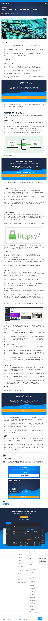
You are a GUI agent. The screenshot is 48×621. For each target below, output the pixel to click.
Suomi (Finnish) (32, 597)
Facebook (2, 555)
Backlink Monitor (20, 561)
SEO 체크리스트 (20, 563)
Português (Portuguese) (32, 583)
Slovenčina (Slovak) (33, 606)
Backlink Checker (20, 560)
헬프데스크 (32, 565)
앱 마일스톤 (32, 564)
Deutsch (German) (33, 571)
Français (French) (33, 574)
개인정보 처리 (20, 619)
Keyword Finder (20, 555)
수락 (40, 618)
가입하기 (31, 561)
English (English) (32, 569)
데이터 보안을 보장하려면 (21, 115)
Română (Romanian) (33, 605)
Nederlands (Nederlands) (32, 579)
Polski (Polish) (32, 581)
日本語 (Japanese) (33, 577)
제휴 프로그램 (19, 573)
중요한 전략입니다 (37, 357)
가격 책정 (31, 562)
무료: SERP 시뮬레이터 (21, 566)
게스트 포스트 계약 (20, 580)
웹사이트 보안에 (35, 430)
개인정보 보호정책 (33, 555)
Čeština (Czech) (32, 591)
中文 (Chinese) (32, 588)
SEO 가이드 (19, 577)
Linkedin (2, 557)
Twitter (14, 555)
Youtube (6, 555)
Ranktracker (5, 3)
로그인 (28, 177)
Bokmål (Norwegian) (33, 612)
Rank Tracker (19, 554)
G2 (6, 557)
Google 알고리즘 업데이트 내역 (22, 582)
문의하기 (40, 554)
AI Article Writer (20, 564)
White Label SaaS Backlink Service (22, 570)
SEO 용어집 (19, 576)
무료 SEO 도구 (19, 579)
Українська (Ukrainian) (34, 609)
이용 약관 (31, 554)
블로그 (18, 574)
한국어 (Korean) (32, 611)
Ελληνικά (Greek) (33, 594)
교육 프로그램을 (15, 369)
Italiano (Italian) (32, 575)
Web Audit (19, 558)
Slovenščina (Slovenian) (34, 608)
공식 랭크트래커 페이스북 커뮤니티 (10, 555)
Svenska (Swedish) (33, 585)
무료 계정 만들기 (24, 97)
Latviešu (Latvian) (33, 603)
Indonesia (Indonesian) (33, 600)
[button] (45, 3)
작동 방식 (19, 571)
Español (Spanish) (33, 572)
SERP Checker (19, 557)
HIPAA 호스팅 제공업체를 (17, 248)
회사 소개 (40, 556)
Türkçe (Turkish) (32, 586)
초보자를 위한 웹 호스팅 (31, 207)
